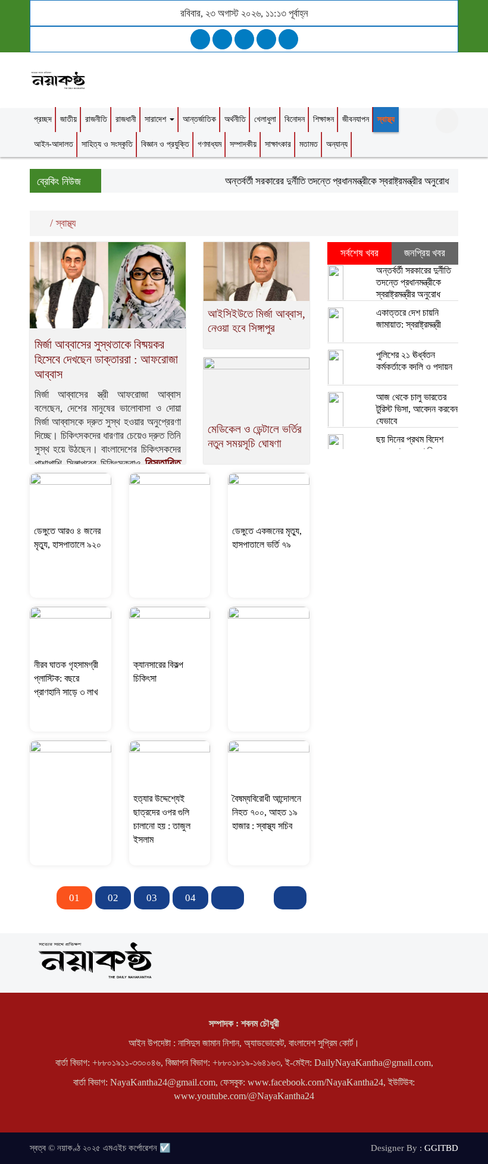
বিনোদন (294, 119)
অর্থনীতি (235, 119)
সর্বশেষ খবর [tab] (359, 253)
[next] (227, 897)
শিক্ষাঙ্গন (323, 119)
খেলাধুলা (265, 119)
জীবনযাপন (355, 119)
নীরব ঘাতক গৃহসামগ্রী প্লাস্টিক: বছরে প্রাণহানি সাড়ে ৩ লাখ (66, 678)
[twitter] (222, 39)
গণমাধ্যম (209, 144)
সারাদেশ (156, 119)
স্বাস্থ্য (386, 119)
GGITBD (441, 1148)
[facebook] (200, 39)
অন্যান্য (337, 144)
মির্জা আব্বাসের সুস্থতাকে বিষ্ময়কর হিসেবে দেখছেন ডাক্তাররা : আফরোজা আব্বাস (106, 359)
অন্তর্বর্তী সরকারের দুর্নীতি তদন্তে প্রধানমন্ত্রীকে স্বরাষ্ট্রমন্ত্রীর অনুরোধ (329, 181)
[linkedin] (266, 39)
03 (151, 897)
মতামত (308, 144)
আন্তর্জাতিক (199, 119)
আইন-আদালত (53, 144)
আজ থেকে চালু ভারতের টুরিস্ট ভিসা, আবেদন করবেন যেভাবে (417, 409)
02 (113, 897)
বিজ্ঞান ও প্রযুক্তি (165, 144)
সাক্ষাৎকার (278, 144)
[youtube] (288, 39)
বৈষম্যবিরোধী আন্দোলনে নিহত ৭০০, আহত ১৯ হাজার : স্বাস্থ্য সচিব (266, 812)
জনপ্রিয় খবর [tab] (424, 253)
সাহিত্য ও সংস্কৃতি (107, 144)
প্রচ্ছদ (43, 119)
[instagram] (244, 39)
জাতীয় (68, 119)
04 (190, 897)
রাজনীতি (96, 119)
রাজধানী (125, 119)
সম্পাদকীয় (243, 144)
